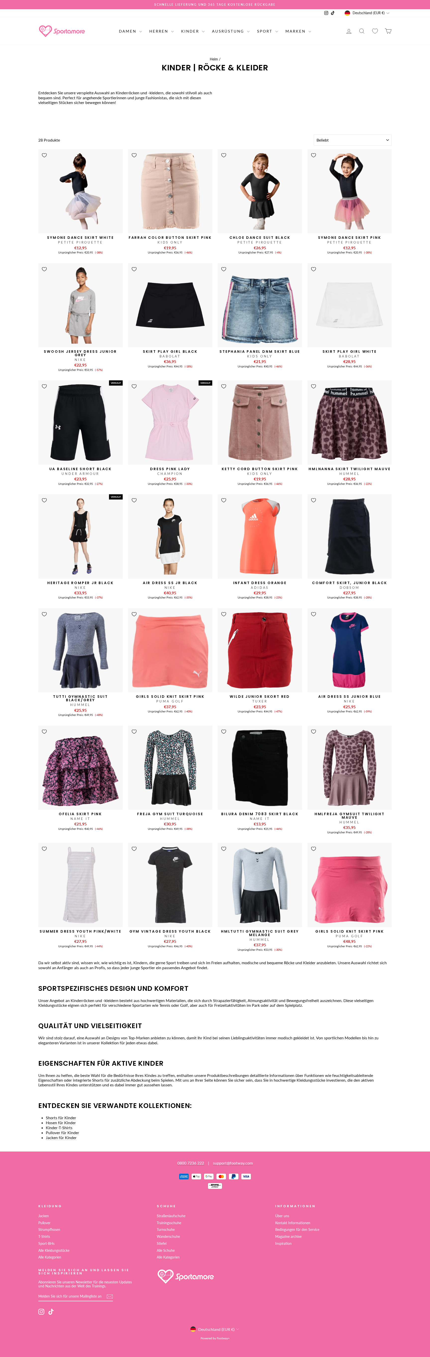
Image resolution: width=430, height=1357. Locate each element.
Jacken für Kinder (61, 1137)
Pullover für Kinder (62, 1132)
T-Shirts (44, 1237)
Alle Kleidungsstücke (53, 1251)
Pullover (44, 1223)
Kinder (191, 31)
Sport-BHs (46, 1244)
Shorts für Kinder (61, 1117)
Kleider (309, 962)
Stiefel (161, 1244)
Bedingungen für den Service (297, 1230)
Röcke (289, 962)
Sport (265, 31)
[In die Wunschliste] (44, 155)
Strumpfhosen (49, 1230)
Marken (296, 31)
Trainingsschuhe (169, 1223)
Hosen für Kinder (61, 1122)
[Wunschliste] (375, 31)
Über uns (282, 1216)
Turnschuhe (166, 1230)
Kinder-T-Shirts (59, 1127)
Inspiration (283, 1244)
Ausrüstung (229, 31)
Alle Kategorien (49, 1257)
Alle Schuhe (166, 1251)
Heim (214, 59)
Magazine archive (288, 1237)
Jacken (43, 1216)
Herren (159, 31)
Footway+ (223, 1338)
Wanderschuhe (168, 1237)
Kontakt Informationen (292, 1223)
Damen (128, 31)
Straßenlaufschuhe (171, 1216)
